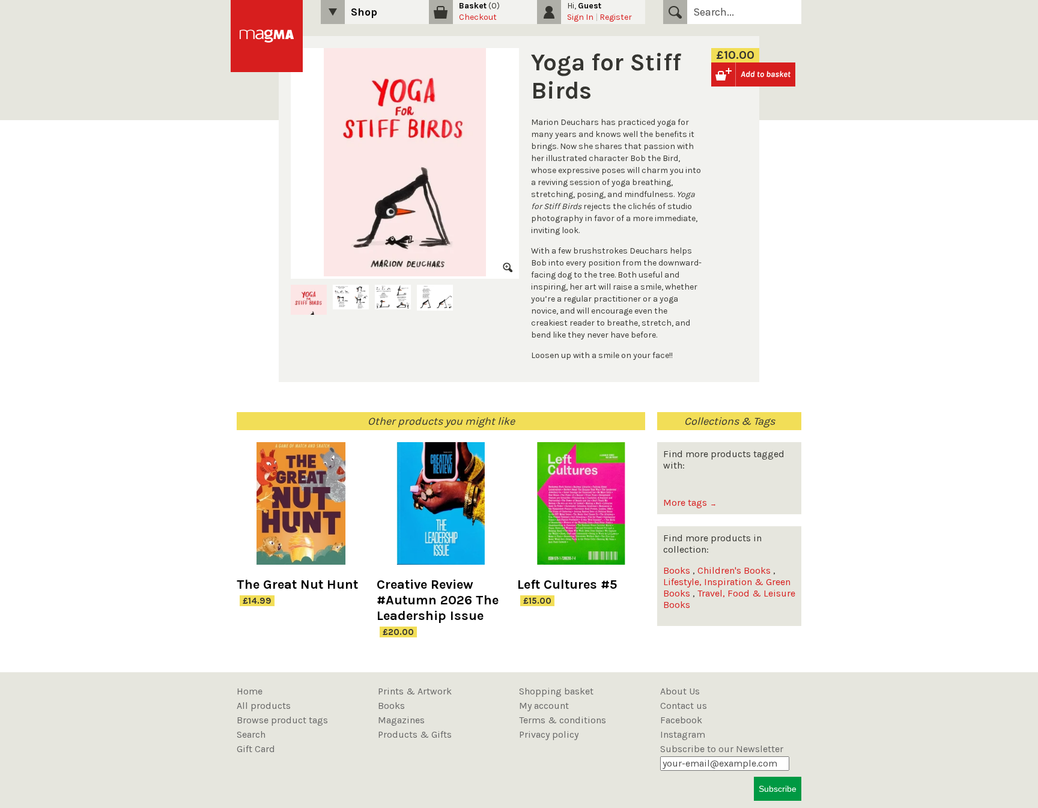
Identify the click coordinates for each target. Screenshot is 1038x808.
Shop (364, 12)
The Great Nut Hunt (297, 584)
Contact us (683, 705)
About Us (680, 691)
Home (250, 691)
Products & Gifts (415, 734)
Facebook (681, 720)
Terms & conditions (562, 720)
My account (544, 705)
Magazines (401, 720)
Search (675, 12)
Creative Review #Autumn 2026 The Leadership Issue (438, 600)
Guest (589, 6)
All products (264, 705)
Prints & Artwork (415, 691)
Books (676, 570)
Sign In (580, 17)
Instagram (682, 734)
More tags (690, 502)
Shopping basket (556, 691)
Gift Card (256, 749)
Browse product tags (282, 720)
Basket (473, 6)
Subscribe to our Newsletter (721, 749)
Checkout (478, 17)
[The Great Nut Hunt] (301, 509)
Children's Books (734, 570)
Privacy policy (548, 734)
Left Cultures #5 (567, 584)
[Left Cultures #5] (581, 509)
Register (615, 17)
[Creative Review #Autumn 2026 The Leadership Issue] (441, 509)
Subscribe (778, 789)
